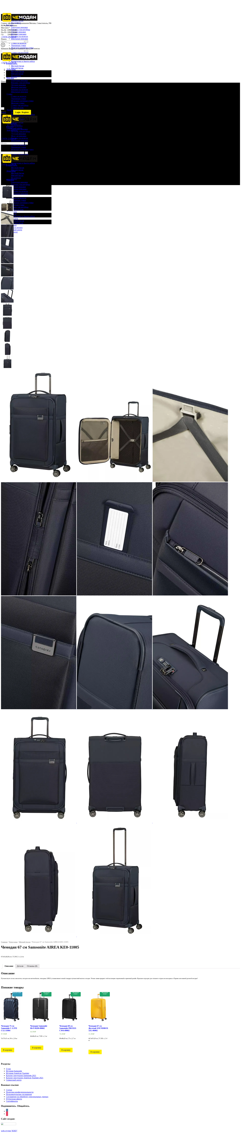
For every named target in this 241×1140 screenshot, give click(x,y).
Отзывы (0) (32, 966)
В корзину (7, 1050)
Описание (9, 966)
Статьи (9, 1090)
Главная (4, 942)
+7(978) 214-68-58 (8, 37)
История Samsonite (14, 1071)
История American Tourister (17, 1073)
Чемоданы (13, 942)
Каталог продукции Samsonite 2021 (21, 1075)
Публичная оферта (14, 1099)
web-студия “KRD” (9, 1131)
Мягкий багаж (24, 942)
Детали (20, 966)
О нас (8, 1069)
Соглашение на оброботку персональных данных (27, 1097)
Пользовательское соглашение (19, 1094)
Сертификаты (12, 1101)
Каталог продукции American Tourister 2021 (24, 1078)
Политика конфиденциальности (20, 1092)
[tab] (8, 966)
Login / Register (22, 112)
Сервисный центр (13, 1080)
